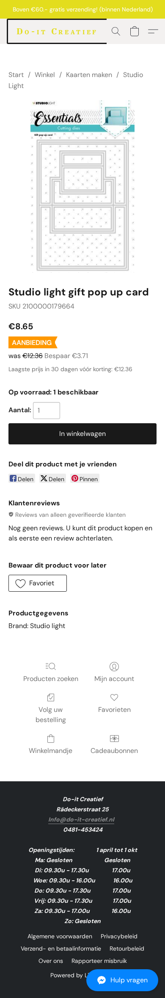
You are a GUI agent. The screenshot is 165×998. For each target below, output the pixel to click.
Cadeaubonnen (114, 750)
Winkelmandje (50, 750)
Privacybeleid (119, 936)
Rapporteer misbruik (99, 961)
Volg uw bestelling (51, 714)
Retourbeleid (127, 948)
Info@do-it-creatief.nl (81, 819)
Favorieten (114, 709)
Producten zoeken (50, 678)
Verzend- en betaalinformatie (61, 948)
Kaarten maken (89, 74)
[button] (82, 980)
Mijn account (114, 678)
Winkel (45, 74)
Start (16, 74)
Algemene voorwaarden (60, 936)
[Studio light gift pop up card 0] (82, 186)
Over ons (50, 961)
